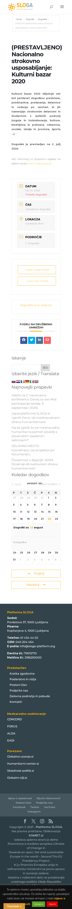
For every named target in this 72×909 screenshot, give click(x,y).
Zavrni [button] (52, 904)
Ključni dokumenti (48, 798)
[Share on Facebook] (23, 340)
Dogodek (42, 19)
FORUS (12, 726)
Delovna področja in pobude (30, 696)
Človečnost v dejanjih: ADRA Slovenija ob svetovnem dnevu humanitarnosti (35, 464)
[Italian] (32, 381)
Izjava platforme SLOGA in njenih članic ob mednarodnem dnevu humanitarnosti (36, 418)
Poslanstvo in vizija (23, 679)
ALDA (11, 733)
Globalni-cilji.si (17, 777)
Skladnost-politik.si (20, 770)
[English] (36, 381)
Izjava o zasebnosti (20, 798)
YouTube (49, 807)
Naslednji (33, 584)
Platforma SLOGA (49, 827)
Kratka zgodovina (22, 673)
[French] (23, 381)
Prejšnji (39, 573)
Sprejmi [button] (38, 904)
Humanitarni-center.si (23, 763)
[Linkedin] (39, 340)
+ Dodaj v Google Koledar (37, 269)
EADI (10, 740)
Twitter (34, 807)
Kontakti (16, 702)
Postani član (18, 685)
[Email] (47, 340)
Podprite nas (19, 690)
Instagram (34, 811)
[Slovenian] (14, 381)
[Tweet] (31, 340)
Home (19, 19)
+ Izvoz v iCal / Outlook (37, 281)
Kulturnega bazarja (39, 163)
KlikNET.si (36, 835)
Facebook (19, 807)
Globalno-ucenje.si (20, 756)
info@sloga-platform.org (37, 646)
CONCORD (14, 719)
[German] (27, 381)
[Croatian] (18, 381)
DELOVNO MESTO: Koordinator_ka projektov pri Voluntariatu (33, 450)
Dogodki (30, 19)
